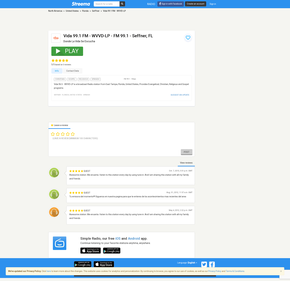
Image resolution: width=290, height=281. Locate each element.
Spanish (95, 79)
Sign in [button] (213, 4)
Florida (85, 11)
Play (72, 51)
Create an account (195, 4)
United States (72, 11)
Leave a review (60, 125)
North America (55, 11)
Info (57, 71)
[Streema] (81, 4)
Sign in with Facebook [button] (171, 4)
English (192, 262)
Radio (151, 4)
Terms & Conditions (235, 271)
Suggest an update (180, 95)
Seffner (96, 11)
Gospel (71, 79)
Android (134, 238)
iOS (118, 238)
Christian (60, 79)
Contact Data (72, 71)
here (49, 271)
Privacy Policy (214, 271)
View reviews (186, 163)
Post (186, 152)
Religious (83, 79)
